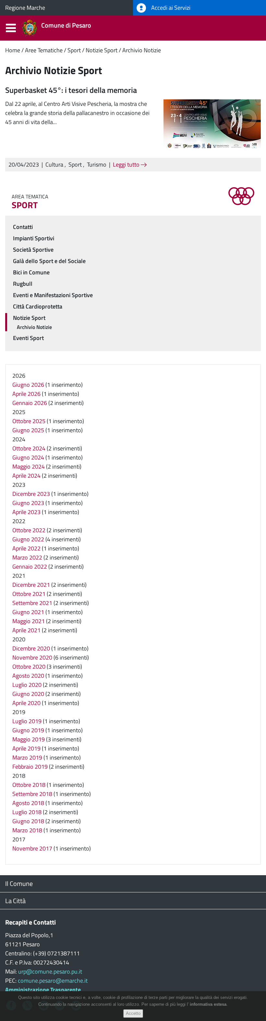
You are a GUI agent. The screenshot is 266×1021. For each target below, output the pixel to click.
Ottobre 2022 (28, 530)
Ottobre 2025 (28, 421)
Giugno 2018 (28, 821)
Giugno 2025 (28, 430)
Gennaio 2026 (29, 402)
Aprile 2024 (26, 475)
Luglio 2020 (27, 684)
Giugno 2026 (28, 384)
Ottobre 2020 (28, 666)
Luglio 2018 (27, 812)
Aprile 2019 (26, 748)
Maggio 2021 (28, 621)
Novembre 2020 (32, 657)
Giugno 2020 (28, 693)
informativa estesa (208, 1004)
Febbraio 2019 (30, 766)
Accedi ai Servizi (170, 7)
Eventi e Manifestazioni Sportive (53, 295)
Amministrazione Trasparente (43, 989)
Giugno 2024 (28, 457)
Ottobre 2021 (28, 593)
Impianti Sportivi (33, 238)
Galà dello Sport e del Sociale (49, 261)
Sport (74, 50)
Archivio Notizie (141, 50)
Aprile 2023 (26, 512)
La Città (15, 901)
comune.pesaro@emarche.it (53, 980)
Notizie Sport (101, 50)
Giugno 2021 (28, 612)
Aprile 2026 (26, 393)
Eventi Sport (28, 338)
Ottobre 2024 (28, 448)
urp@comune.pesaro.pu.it (50, 971)
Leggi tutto (127, 164)
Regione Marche (25, 7)
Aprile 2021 (26, 630)
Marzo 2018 (27, 830)
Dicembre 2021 (31, 584)
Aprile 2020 (26, 703)
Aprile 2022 (26, 548)
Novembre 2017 (32, 848)
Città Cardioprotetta (37, 306)
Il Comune (19, 883)
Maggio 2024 (28, 466)
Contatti (23, 226)
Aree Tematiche (44, 50)
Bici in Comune (31, 272)
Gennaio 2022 (29, 566)
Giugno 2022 (28, 539)
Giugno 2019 (28, 730)
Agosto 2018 (28, 803)
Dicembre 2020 (31, 648)
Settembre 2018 (32, 793)
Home (12, 50)
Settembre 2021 (32, 603)
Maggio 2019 (28, 739)
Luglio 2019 (27, 721)
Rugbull (22, 283)
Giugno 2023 (28, 502)
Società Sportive (33, 249)
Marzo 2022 (27, 557)
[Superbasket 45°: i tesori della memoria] (212, 123)
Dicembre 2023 (31, 493)
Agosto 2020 (28, 675)
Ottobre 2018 (28, 784)
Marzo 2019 (27, 757)
